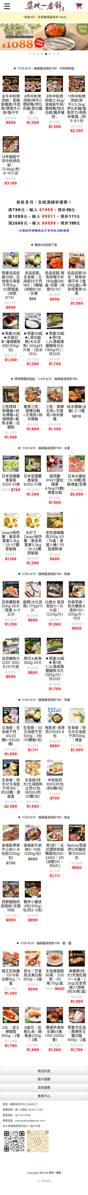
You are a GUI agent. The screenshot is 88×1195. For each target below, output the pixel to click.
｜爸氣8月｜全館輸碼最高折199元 (44, 17)
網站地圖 (46, 1181)
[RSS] (39, 1181)
